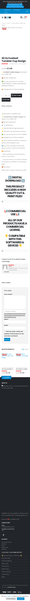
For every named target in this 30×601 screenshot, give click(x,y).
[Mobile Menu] (3, 17)
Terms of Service (6, 571)
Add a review (23, 64)
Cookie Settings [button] (11, 598)
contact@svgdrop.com (21, 515)
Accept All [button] (20, 598)
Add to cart (17, 95)
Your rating (8, 290)
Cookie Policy (5, 574)
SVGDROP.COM (15, 519)
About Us (4, 544)
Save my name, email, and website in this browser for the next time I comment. (14, 334)
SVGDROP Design (12, 587)
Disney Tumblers (19, 367)
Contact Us (7, 10)
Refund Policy (5, 569)
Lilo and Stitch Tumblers (7, 367)
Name (6, 319)
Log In (5, 12)
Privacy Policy (5, 566)
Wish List (4, 549)
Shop (8, 23)
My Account (17, 10)
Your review (8, 294)
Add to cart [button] (11, 355)
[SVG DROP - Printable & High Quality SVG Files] (7, 17)
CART (27, 11)
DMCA (3, 577)
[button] (21, 349)
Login (3, 545)
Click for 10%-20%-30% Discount (15, 6)
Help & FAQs (5, 563)
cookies (8, 596)
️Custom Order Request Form (15, 4)
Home (3, 23)
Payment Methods (7, 561)
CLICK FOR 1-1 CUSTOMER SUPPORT (12, 552)
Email (6, 325)
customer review (13, 64)
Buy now (7, 99)
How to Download (6, 542)
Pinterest (3, 535)
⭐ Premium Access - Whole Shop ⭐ (12, 555)
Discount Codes (6, 558)
